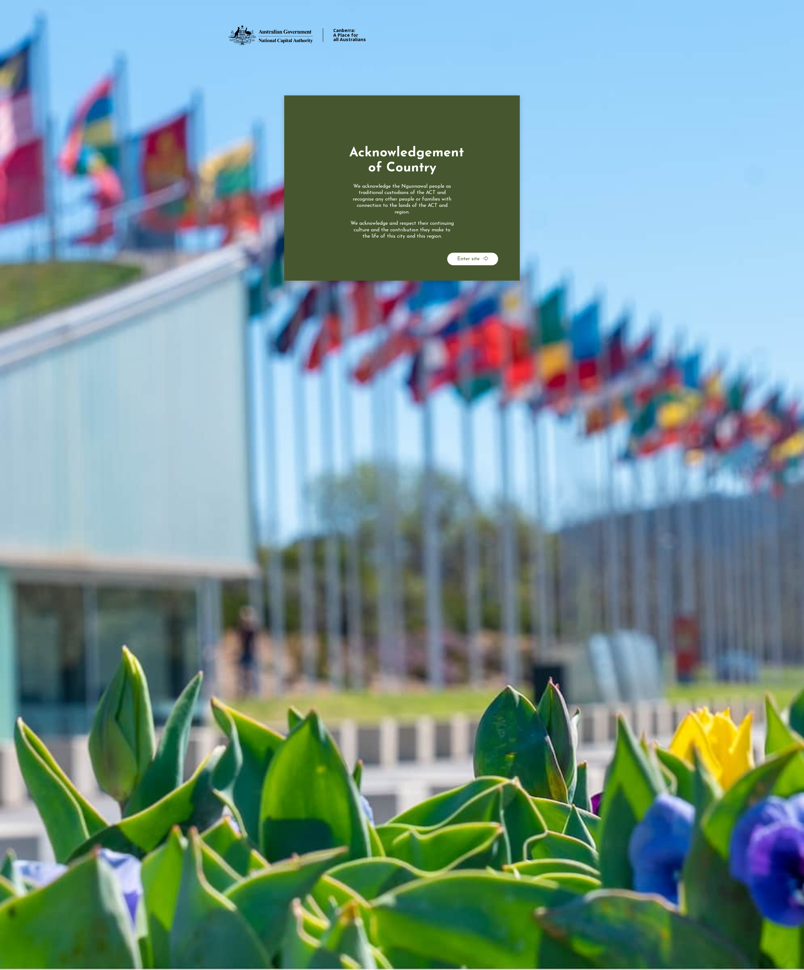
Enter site (469, 258)
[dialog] (402, 188)
